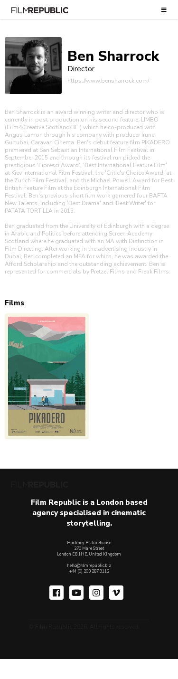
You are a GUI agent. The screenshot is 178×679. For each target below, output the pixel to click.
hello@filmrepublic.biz (89, 565)
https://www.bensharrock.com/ (108, 81)
